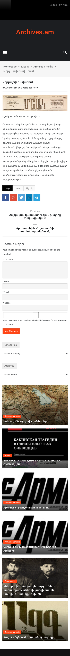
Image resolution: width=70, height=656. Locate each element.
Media (25, 66)
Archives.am (35, 32)
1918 (18, 188)
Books (7, 455)
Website (7, 303)
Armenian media (43, 66)
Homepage (9, 66)
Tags (7, 188)
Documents (10, 581)
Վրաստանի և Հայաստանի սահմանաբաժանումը (35, 230)
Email (6, 292)
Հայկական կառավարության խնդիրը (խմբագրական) (35, 216)
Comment (8, 259)
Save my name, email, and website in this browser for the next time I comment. (34, 322)
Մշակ (29, 188)
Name (6, 281)
